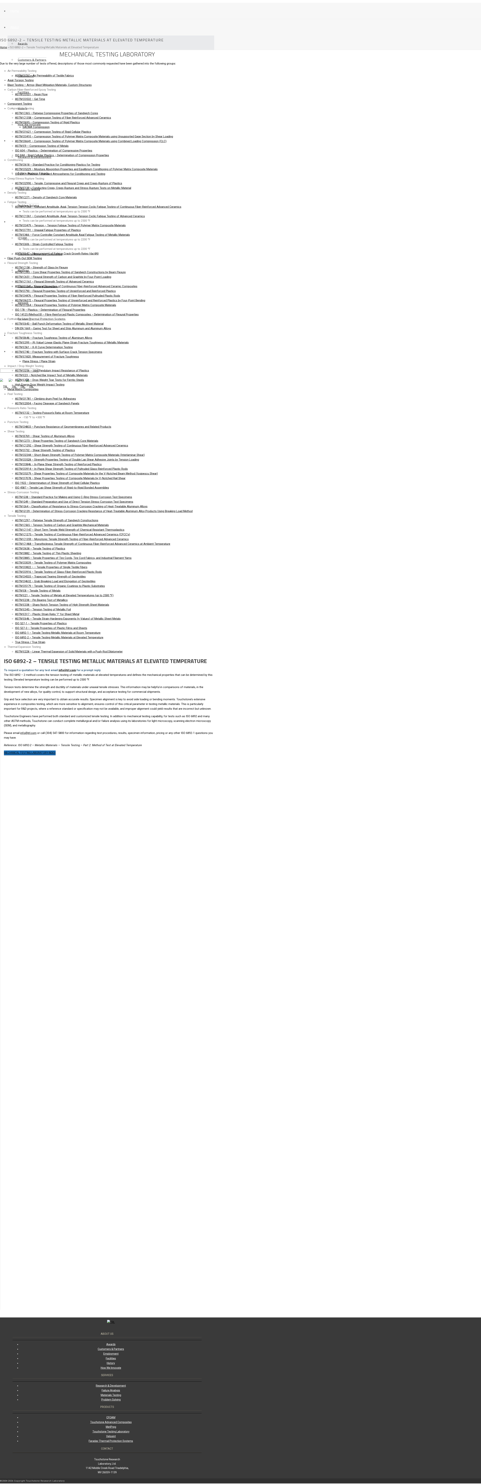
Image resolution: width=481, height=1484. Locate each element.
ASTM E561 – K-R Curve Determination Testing (44, 347)
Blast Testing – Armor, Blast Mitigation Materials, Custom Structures (50, 85)
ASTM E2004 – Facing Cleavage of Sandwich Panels (47, 403)
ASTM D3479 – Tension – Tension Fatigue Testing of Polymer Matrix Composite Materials (70, 225)
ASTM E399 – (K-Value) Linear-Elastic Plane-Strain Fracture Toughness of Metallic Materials (72, 342)
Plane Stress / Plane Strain (39, 361)
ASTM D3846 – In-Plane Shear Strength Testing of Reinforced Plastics (58, 464)
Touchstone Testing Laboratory (110, 1431)
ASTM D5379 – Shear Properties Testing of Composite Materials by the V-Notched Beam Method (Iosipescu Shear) (86, 473)
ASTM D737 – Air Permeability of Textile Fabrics (44, 75)
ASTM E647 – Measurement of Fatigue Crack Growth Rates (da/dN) (57, 253)
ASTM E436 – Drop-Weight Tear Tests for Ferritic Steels (49, 380)
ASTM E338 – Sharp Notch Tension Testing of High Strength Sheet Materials (62, 604)
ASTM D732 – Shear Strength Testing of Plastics (45, 450)
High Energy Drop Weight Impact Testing (39, 384)
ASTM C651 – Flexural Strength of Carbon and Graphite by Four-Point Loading (63, 277)
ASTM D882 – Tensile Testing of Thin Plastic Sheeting (48, 553)
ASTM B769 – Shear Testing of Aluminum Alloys (45, 436)
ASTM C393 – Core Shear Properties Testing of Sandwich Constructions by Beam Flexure (70, 272)
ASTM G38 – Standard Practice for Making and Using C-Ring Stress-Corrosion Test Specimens (73, 497)
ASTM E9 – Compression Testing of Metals (42, 146)
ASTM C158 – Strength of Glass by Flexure (41, 267)
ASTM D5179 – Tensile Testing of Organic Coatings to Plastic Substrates (60, 586)
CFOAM (22, 238)
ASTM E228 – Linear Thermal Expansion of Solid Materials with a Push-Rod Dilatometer (69, 651)
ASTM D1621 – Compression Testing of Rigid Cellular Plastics (53, 131)
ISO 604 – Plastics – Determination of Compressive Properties (53, 150)
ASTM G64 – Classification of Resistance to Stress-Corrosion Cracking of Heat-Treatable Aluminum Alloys (81, 506)
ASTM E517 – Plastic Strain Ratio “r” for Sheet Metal (47, 614)
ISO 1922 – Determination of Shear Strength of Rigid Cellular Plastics (57, 483)
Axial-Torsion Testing (21, 80)
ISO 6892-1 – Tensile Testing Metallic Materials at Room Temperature (58, 632)
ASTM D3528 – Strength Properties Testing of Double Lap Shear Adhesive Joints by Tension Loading (77, 459)
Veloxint (111, 1436)
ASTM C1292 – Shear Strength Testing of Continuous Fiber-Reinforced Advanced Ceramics (71, 445)
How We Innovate (29, 124)
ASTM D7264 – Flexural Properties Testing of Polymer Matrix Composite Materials (65, 305)
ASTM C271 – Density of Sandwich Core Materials (46, 197)
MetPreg (111, 1426)
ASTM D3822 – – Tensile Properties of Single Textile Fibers (51, 567)
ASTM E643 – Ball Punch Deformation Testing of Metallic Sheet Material (59, 323)
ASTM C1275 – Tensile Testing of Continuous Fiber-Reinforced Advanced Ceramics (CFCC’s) (72, 534)
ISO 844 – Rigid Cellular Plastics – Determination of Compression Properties (62, 155)
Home (14, 10)
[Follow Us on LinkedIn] (211, 1481)
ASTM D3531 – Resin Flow (31, 94)
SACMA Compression (36, 127)
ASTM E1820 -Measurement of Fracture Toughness (47, 356)
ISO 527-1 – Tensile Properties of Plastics (41, 623)
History (22, 108)
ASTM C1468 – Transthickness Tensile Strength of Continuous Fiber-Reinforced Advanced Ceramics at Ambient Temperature (92, 544)
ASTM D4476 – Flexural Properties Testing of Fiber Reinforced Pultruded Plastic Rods (67, 295)
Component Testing (20, 103)
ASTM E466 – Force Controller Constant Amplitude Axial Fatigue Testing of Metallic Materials (72, 234)
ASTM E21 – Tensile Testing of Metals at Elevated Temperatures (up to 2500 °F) (64, 595)
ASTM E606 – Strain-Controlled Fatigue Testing (44, 244)
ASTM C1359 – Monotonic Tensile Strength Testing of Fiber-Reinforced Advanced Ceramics (72, 539)
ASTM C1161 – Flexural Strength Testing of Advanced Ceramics (54, 281)
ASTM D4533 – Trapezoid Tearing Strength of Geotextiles (50, 576)
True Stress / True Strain (30, 642)
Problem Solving (111, 1399)
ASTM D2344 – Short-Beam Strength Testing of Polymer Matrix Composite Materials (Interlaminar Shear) (80, 455)
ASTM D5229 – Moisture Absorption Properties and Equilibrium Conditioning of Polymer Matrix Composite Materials (86, 169)
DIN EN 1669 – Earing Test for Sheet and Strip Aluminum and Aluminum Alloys (63, 328)
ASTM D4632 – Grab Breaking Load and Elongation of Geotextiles (55, 581)
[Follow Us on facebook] (213, 1481)
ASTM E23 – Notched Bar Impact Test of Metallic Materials (51, 375)
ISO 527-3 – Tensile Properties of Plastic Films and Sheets (51, 628)
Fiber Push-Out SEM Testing (25, 258)
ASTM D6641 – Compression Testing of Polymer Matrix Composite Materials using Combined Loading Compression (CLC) (90, 141)
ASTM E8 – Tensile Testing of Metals (38, 590)
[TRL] (111, 1322)
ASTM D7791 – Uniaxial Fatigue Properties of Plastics (48, 230)
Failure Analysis (111, 1390)
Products (16, 221)
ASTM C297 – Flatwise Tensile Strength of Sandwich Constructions (56, 520)
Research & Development (111, 1385)
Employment (111, 1353)
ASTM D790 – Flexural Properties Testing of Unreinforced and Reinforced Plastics (65, 291)
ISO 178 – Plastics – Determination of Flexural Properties (50, 310)
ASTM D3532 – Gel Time (30, 99)
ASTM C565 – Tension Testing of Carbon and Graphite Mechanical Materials (62, 525)
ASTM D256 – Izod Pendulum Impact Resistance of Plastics (52, 370)
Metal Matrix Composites (23, 389)
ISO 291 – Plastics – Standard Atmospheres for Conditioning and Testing (60, 174)
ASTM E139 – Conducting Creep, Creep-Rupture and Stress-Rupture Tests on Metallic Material (73, 188)
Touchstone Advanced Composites (111, 1422)
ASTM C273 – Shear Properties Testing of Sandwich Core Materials (56, 441)
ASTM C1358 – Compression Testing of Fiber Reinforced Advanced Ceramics (63, 117)
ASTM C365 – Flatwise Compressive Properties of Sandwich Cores (56, 113)
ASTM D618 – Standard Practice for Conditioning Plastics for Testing (57, 164)
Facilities (111, 1358)
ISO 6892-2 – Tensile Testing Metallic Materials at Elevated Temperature (59, 637)
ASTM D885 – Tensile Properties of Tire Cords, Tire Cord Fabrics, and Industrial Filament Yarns (73, 558)
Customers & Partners (32, 60)
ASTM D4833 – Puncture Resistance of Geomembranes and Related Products (63, 426)
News (14, 334)
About (14, 27)
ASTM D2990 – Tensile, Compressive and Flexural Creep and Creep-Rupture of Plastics (68, 183)
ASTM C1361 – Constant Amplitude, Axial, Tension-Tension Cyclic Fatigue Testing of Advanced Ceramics (80, 216)
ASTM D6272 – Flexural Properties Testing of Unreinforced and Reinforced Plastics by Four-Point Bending (80, 300)
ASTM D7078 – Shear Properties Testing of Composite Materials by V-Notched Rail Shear (70, 478)
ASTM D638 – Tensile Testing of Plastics (40, 548)
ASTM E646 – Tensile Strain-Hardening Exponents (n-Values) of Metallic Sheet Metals (68, 618)
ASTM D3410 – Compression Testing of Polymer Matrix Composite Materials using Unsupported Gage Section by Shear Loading (94, 136)
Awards (23, 43)
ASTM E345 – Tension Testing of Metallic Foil (43, 609)
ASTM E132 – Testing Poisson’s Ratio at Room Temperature (52, 413)
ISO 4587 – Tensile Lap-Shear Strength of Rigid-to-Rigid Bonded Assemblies (62, 487)
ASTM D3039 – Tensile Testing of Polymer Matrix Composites (53, 562)
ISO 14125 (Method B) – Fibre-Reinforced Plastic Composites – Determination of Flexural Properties (77, 314)
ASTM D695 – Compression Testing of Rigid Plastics (47, 122)
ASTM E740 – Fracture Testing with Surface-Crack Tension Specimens (58, 352)
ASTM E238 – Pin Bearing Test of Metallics (41, 600)
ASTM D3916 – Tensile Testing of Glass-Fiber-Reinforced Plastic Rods (58, 572)
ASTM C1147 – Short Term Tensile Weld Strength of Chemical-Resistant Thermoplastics (69, 529)
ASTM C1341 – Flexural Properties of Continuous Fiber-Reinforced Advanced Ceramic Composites (76, 286)
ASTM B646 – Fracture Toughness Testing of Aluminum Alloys (53, 338)
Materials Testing (111, 1395)
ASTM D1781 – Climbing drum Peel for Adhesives (45, 398)
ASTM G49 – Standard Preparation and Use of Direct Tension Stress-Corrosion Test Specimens (74, 501)
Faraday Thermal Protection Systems (42, 319)
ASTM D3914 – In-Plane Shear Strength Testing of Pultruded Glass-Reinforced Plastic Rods (71, 469)
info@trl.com (67, 670)
